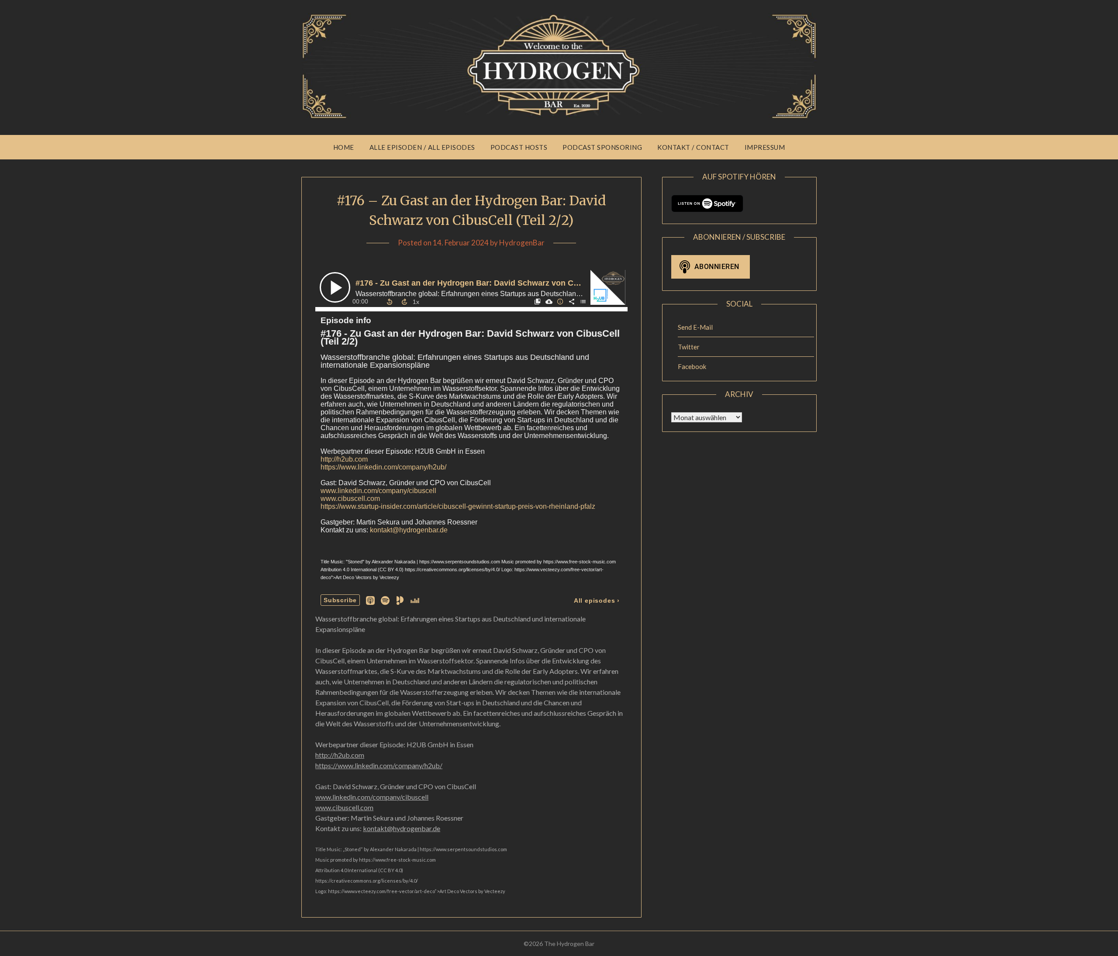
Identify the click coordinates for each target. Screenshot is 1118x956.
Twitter (689, 347)
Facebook (692, 366)
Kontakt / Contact (693, 147)
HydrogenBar (522, 242)
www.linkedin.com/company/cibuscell (371, 797)
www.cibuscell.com (344, 807)
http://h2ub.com (339, 755)
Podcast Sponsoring (602, 147)
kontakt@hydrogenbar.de (401, 828)
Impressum (765, 147)
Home (343, 147)
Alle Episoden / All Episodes (422, 147)
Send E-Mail (695, 327)
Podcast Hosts (519, 147)
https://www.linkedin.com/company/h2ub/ (378, 765)
